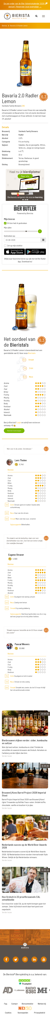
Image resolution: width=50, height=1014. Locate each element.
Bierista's (32, 353)
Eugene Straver (16, 554)
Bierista (4, 26)
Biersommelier (27, 1003)
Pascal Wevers (22, 644)
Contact (14, 1003)
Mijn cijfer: (8, 227)
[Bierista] (15, 16)
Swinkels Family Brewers (28, 131)
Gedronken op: (9, 236)
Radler (21, 134)
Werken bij (42, 1003)
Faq (5, 1003)
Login (19, 422)
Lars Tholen (21, 460)
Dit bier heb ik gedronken (17, 223)
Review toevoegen (14, 430)
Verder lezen (7, 756)
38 (23, 105)
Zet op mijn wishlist (14, 245)
